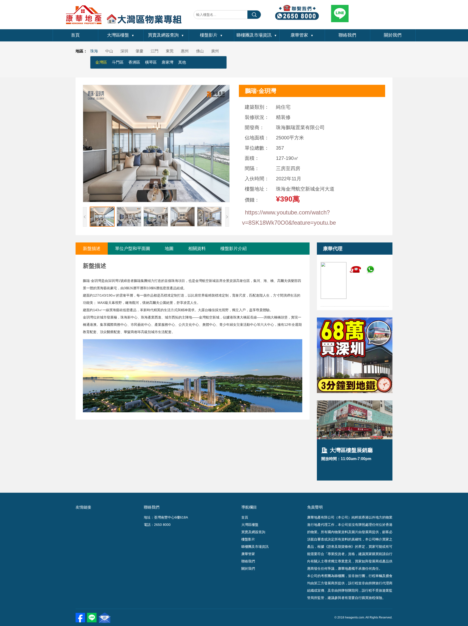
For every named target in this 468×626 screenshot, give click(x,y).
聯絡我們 (347, 35)
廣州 (215, 51)
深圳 (124, 51)
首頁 (75, 35)
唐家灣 (167, 62)
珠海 (94, 51)
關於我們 (392, 35)
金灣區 (101, 62)
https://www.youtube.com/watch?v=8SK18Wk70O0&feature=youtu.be (289, 217)
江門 (154, 51)
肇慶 (139, 51)
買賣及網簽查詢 (166, 35)
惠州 (185, 51)
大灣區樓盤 (120, 35)
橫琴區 (151, 62)
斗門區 (118, 62)
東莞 (170, 51)
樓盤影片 (211, 35)
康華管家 (302, 35)
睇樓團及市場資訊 (256, 35)
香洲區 (134, 62)
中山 (109, 51)
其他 (182, 62)
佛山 (200, 51)
